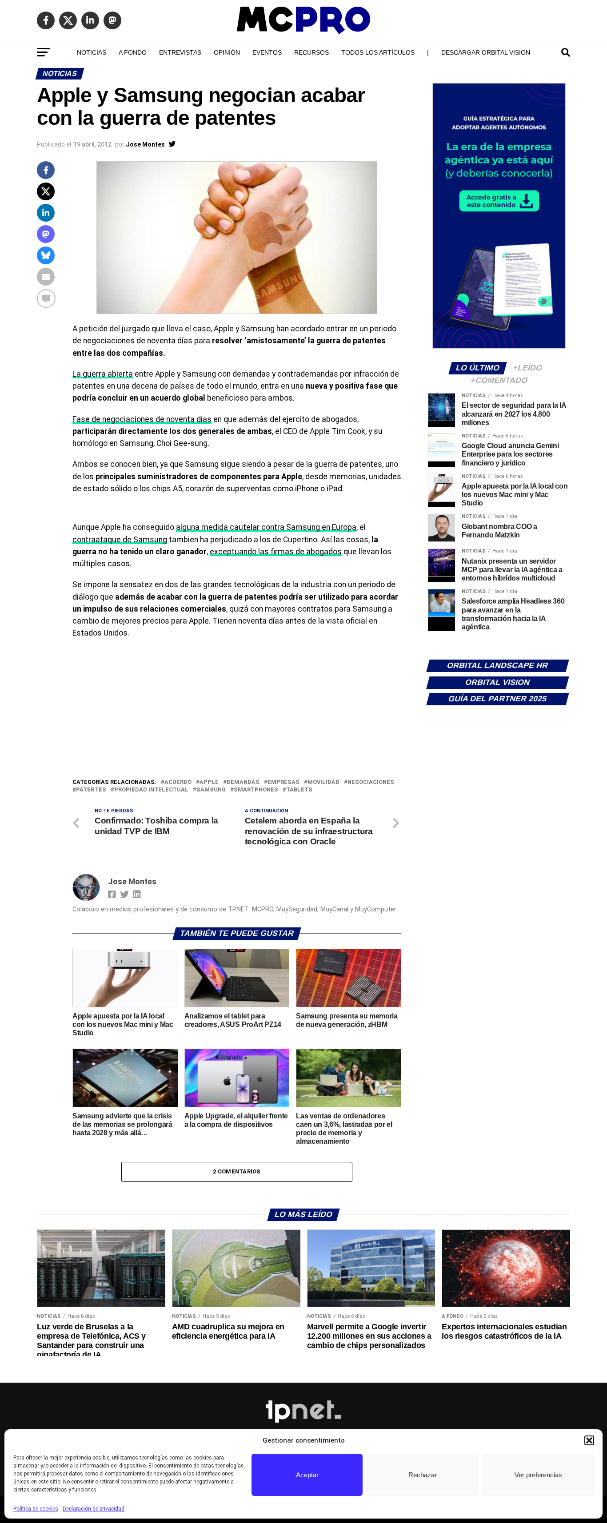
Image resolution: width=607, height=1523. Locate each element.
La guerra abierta (102, 374)
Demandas (243, 782)
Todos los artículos (378, 52)
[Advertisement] (236, 710)
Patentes (91, 790)
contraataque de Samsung (119, 539)
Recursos (311, 52)
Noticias (91, 52)
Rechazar (422, 1475)
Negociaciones (370, 782)
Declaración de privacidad (93, 1509)
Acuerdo (178, 782)
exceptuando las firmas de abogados (276, 551)
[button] (589, 1440)
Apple (209, 782)
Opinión (227, 52)
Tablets (299, 790)
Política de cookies (35, 1509)
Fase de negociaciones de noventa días (142, 419)
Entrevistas (180, 52)
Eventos (267, 52)
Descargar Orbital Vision (485, 52)
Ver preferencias (538, 1475)
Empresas (284, 782)
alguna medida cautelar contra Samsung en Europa (266, 527)
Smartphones (256, 790)
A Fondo (133, 52)
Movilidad (323, 782)
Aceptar (307, 1475)
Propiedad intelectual (151, 790)
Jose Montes (145, 144)
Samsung (211, 790)
